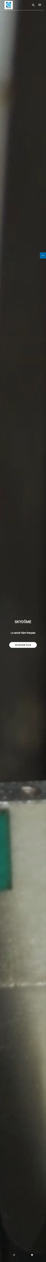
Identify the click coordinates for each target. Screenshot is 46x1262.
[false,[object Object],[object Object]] (8, 5)
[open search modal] (33, 5)
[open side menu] (39, 5)
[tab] (14, 1255)
